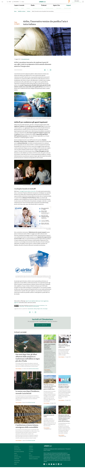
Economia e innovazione (38, 8)
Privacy (30, 455)
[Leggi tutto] (70, 332)
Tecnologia (45, 308)
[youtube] (54, 464)
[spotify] (51, 464)
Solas (52, 372)
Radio (33, 5)
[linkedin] (58, 464)
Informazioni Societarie (34, 457)
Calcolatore (17, 460)
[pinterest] (49, 464)
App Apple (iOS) (17, 449)
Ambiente (16, 8)
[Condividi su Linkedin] (50, 70)
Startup (35, 308)
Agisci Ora (56, 5)
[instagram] (56, 464)
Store (10, 1)
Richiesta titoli (17, 457)
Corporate (16, 458)
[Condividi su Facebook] (45, 70)
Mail (30, 453)
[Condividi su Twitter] (47, 70)
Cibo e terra (58, 8)
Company (31, 446)
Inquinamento (30, 308)
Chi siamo (31, 449)
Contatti (31, 448)
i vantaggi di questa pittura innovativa (27, 191)
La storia (31, 451)
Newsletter (16, 1)
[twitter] (46, 464)
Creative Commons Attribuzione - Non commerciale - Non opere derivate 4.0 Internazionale (33, 306)
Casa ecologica (17, 23)
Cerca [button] (23, 1)
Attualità (16, 446)
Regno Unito (39, 308)
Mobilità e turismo (49, 8)
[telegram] (61, 464)
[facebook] (44, 464)
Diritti (22, 8)
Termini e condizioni (33, 458)
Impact (68, 5)
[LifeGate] (42, 1)
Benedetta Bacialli (25, 59)
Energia (28, 8)
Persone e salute (67, 8)
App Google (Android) (19, 451)
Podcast (43, 5)
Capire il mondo (19, 5)
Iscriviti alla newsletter (41, 324)
